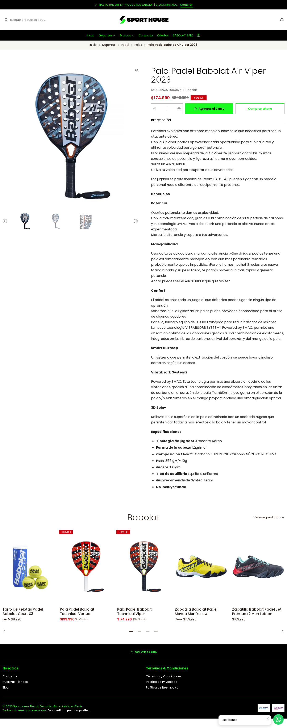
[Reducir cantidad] (154, 109)
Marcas (125, 35)
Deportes (105, 35)
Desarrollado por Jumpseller (68, 710)
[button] (131, 631)
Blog (6, 687)
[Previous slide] (3, 221)
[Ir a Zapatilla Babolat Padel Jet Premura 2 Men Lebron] (258, 566)
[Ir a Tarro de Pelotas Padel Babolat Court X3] (28, 566)
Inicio (90, 35)
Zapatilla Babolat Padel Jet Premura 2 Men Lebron (257, 611)
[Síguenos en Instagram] (198, 35)
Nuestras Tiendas (15, 682)
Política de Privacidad (161, 682)
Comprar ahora (260, 108)
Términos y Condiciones (164, 676)
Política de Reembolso (162, 687)
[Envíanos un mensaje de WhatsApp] (278, 719)
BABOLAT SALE (183, 35)
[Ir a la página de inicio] (143, 19)
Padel (125, 44)
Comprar (186, 5)
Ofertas (163, 35)
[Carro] (281, 20)
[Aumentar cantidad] (179, 109)
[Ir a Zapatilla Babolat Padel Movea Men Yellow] (201, 566)
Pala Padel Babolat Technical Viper (134, 611)
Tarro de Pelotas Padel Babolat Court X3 (23, 611)
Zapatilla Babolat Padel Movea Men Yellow (196, 611)
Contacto (145, 35)
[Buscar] (6, 20)
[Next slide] (138, 221)
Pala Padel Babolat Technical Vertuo (77, 611)
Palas (138, 44)
